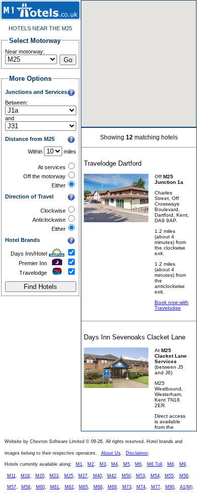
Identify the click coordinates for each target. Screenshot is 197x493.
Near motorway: (24, 51)
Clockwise (53, 211)
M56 (183, 475)
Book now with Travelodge (171, 305)
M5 (126, 464)
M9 (182, 464)
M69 (112, 486)
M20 (39, 475)
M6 (138, 464)
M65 (83, 486)
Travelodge (33, 273)
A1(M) (186, 486)
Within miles (52, 152)
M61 (54, 486)
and (9, 118)
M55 (169, 475)
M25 (68, 475)
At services (52, 167)
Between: (16, 103)
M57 (11, 486)
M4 (114, 464)
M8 (170, 464)
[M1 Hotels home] (40, 18)
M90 (169, 486)
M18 (25, 475)
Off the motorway (44, 176)
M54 (155, 475)
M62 (69, 486)
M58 (25, 486)
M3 (103, 464)
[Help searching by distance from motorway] (71, 140)
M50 (126, 475)
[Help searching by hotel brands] (71, 241)
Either (59, 185)
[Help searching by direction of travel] (71, 197)
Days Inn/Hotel (29, 254)
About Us (111, 453)
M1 (79, 464)
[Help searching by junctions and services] (71, 93)
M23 (54, 475)
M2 (90, 464)
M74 (140, 486)
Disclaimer (137, 453)
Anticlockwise (49, 220)
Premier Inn (33, 263)
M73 (126, 486)
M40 (97, 475)
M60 (40, 486)
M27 (82, 475)
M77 (155, 486)
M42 (111, 475)
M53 (140, 475)
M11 (11, 475)
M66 (98, 486)
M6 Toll (154, 464)
